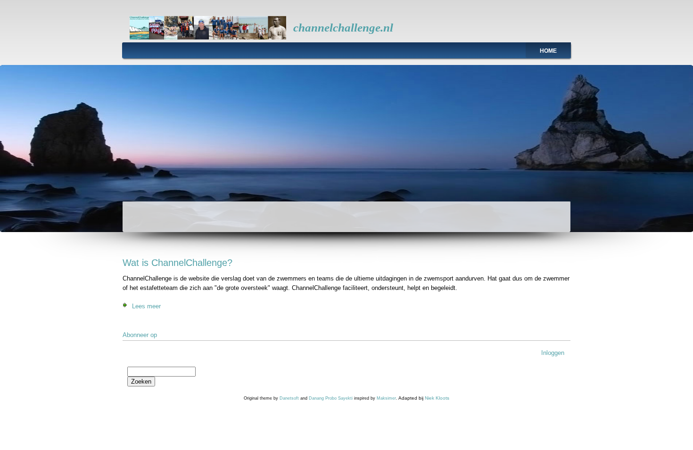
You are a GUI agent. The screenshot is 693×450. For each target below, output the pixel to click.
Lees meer (146, 306)
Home (548, 51)
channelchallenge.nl (343, 27)
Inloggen (552, 352)
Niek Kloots (437, 398)
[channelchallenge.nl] (208, 37)
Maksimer (386, 398)
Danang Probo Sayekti (331, 398)
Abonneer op (140, 334)
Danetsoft (289, 398)
